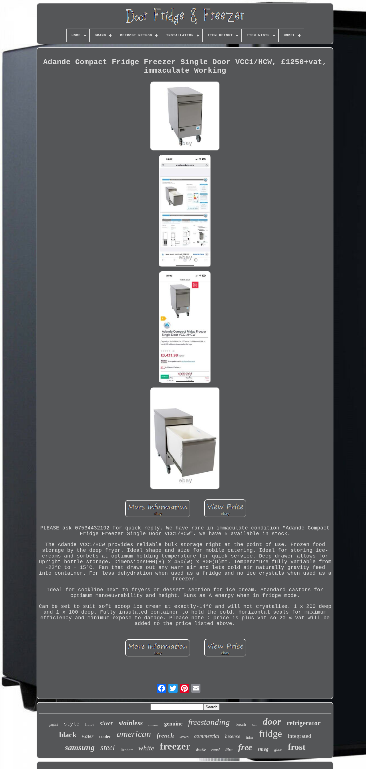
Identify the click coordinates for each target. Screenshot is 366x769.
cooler (105, 736)
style (71, 724)
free (245, 747)
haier (89, 724)
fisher (249, 737)
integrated (299, 736)
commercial (206, 736)
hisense (232, 736)
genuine (173, 724)
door (272, 721)
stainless (131, 723)
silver (106, 723)
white (146, 748)
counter (153, 725)
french (165, 735)
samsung (80, 747)
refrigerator (304, 723)
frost (296, 747)
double (201, 750)
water (88, 736)
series (184, 737)
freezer (175, 746)
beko (254, 725)
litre (228, 749)
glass (278, 750)
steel (107, 747)
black (67, 735)
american (134, 734)
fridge (270, 733)
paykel (53, 725)
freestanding (209, 722)
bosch (241, 724)
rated (215, 750)
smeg (263, 749)
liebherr (127, 750)
